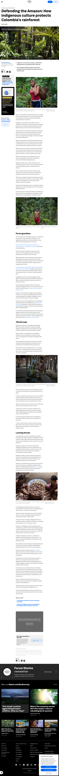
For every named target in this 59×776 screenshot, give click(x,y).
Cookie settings (49, 773)
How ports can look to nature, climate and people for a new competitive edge (21, 730)
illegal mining (36, 466)
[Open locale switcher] (1, 772)
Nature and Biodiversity (8, 8)
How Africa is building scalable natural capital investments (50, 730)
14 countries (37, 550)
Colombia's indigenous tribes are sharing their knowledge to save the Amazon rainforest (28, 605)
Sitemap (29, 770)
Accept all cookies (49, 766)
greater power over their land (32, 317)
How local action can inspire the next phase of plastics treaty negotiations (36, 730)
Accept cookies (29, 623)
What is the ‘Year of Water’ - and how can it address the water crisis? (7, 730)
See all (56, 684)
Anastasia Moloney (5, 62)
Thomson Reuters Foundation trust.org (14, 30)
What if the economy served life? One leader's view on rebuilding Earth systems (42, 708)
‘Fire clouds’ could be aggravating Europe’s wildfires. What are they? (13, 708)
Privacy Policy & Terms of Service (29, 768)
